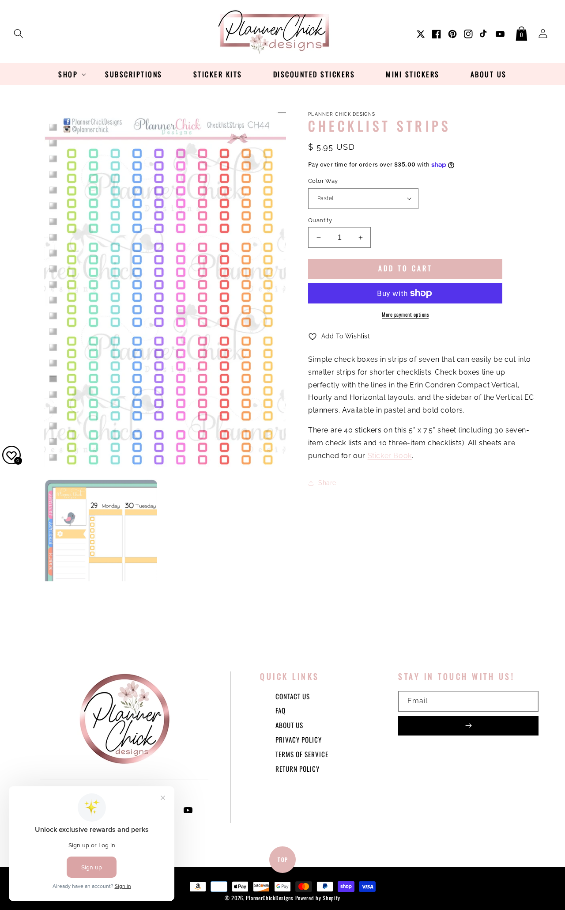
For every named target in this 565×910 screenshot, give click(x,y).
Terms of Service (301, 754)
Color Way (323, 181)
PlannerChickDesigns (269, 898)
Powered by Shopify (318, 898)
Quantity (320, 220)
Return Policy (297, 769)
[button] (18, 32)
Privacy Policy (298, 739)
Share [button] (327, 482)
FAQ (280, 710)
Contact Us (292, 696)
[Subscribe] (468, 726)
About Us (289, 725)
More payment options (405, 314)
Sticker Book (390, 455)
